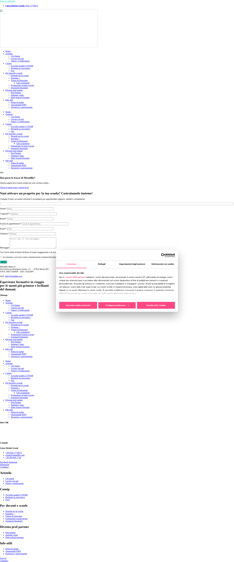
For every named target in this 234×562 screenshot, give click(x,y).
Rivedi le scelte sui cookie (11, 437)
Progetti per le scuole (20, 75)
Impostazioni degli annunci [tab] (132, 264)
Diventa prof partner (14, 90)
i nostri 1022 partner (75, 277)
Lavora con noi (17, 58)
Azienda (9, 54)
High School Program (20, 97)
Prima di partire (17, 102)
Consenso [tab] (71, 264)
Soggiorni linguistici (19, 88)
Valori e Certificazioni (20, 61)
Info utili (9, 100)
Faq (12, 71)
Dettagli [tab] (101, 264)
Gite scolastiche (23, 83)
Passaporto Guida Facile (10, 430)
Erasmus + (15, 78)
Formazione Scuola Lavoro (22, 85)
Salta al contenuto (7, 1)
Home (8, 51)
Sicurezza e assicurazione (21, 107)
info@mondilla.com (13, 276)
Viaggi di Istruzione (19, 80)
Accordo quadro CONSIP (22, 66)
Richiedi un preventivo (20, 68)
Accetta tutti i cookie (156, 305)
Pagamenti (4, 428)
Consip (8, 63)
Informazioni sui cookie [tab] (163, 264)
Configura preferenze (115, 305)
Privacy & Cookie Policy (10, 435)
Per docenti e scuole (13, 73)
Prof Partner (16, 93)
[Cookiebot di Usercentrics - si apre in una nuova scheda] (163, 255)
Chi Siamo (15, 56)
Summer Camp (17, 95)
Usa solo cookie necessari (78, 305)
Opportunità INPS (18, 105)
